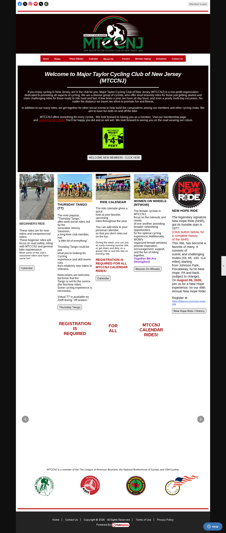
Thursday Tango (69, 307)
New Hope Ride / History (189, 311)
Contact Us (177, 59)
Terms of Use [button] (143, 519)
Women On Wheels (147, 269)
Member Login (198, 4)
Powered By (104, 524)
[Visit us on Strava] (41, 4)
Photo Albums (76, 59)
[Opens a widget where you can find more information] (212, 526)
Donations (161, 59)
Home (46, 59)
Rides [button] (57, 59)
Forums (126, 59)
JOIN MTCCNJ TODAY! (52, 120)
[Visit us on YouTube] (36, 4)
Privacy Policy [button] (165, 519)
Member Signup (143, 59)
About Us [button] (108, 59)
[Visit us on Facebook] (20, 4)
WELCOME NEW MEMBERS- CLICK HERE (114, 157)
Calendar (93, 59)
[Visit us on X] (25, 4)
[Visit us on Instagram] (30, 4)
